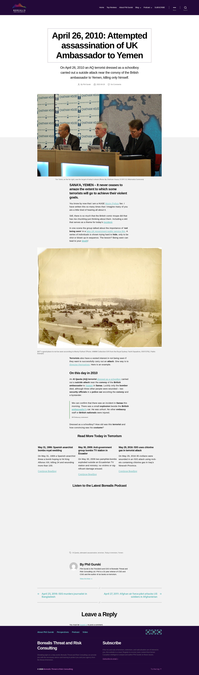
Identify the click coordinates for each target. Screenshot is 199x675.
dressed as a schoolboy (109, 379)
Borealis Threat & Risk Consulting (58, 669)
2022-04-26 (101, 84)
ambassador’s (79, 409)
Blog (137, 7)
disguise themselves (79, 364)
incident (108, 222)
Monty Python (112, 203)
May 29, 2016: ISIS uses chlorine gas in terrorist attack (136, 449)
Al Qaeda (75, 553)
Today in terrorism (111, 553)
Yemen (89, 385)
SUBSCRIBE (160, 7)
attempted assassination (88, 553)
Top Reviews (112, 7)
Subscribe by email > (110, 659)
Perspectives (99, 24)
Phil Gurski (87, 84)
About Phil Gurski (126, 7)
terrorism (101, 553)
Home (101, 7)
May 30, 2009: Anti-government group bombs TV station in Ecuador (95, 450)
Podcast (147, 7)
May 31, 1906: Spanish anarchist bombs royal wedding (55, 449)
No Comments (116, 84)
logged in (83, 625)
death (85, 241)
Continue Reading (47, 471)
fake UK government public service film (105, 231)
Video (85, 632)
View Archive (86, 579)
